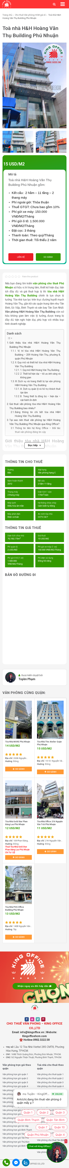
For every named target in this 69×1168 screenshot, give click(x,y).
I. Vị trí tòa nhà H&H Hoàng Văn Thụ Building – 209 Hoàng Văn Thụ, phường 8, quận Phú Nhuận (37, 354)
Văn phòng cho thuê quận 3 (50, 1082)
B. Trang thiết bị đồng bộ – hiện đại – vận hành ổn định (40, 398)
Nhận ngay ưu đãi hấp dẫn (33, 986)
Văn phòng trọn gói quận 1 (15, 1074)
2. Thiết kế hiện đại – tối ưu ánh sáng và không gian (40, 375)
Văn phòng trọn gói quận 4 (15, 1086)
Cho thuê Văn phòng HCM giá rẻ (30, 15)
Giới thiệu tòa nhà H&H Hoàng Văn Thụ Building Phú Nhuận (34, 344)
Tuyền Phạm (26, 679)
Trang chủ (7, 15)
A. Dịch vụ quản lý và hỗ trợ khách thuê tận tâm (40, 391)
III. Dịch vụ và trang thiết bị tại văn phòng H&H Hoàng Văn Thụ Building (37, 383)
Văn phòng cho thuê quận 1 (50, 1074)
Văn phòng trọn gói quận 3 (15, 1082)
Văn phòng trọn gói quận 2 (15, 1078)
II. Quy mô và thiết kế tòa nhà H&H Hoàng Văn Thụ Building (37, 364)
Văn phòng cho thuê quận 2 (50, 1078)
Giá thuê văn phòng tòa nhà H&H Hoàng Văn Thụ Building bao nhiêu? (34, 406)
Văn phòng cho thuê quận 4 (50, 1086)
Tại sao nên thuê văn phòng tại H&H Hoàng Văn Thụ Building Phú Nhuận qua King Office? (34, 422)
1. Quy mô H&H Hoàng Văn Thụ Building (39, 370)
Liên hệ (21, 257)
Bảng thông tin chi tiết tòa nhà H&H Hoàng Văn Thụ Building (37, 414)
